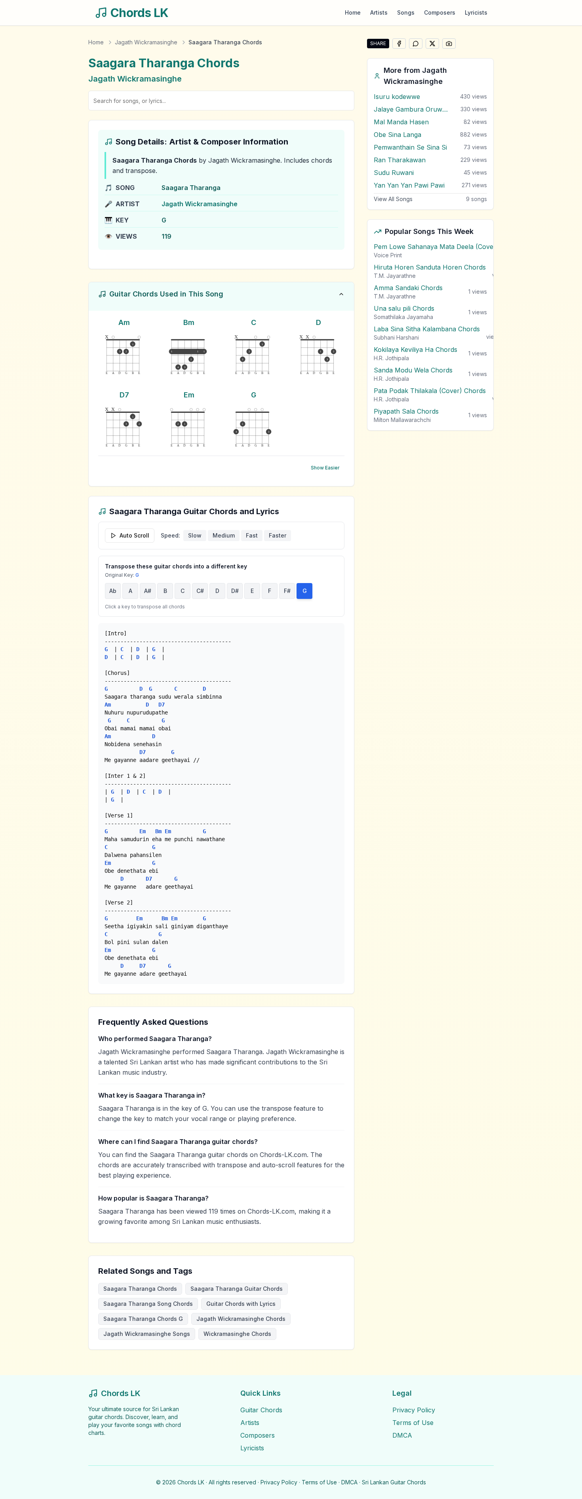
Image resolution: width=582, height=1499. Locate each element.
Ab (112, 590)
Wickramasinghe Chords (237, 1333)
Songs (406, 12)
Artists (379, 12)
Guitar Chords (261, 1410)
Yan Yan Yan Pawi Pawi (409, 185)
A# (147, 590)
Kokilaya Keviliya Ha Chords (415, 349)
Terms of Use (413, 1423)
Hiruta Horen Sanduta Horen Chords (430, 267)
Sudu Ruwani (394, 173)
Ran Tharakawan (400, 160)
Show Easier (325, 468)
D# (235, 590)
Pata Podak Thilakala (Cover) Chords (430, 391)
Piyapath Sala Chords (406, 411)
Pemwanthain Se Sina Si (410, 147)
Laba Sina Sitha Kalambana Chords (427, 329)
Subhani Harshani (396, 337)
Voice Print (388, 255)
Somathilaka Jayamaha (403, 316)
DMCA (402, 1435)
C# (200, 590)
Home (353, 12)
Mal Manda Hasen (401, 122)
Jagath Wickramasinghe (146, 42)
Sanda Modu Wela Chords (413, 370)
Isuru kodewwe (397, 97)
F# (287, 590)
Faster (277, 535)
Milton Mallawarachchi (402, 419)
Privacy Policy (413, 1410)
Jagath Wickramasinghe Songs (146, 1333)
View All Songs (393, 199)
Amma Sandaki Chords (408, 288)
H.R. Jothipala (391, 358)
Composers (439, 12)
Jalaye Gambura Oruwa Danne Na (411, 109)
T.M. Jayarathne (395, 275)
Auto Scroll (134, 535)
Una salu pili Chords (404, 308)
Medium (224, 535)
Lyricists (476, 12)
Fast (252, 535)
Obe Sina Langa (397, 135)
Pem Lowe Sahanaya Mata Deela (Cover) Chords (448, 247)
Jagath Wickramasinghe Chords (240, 1318)
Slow (195, 535)
